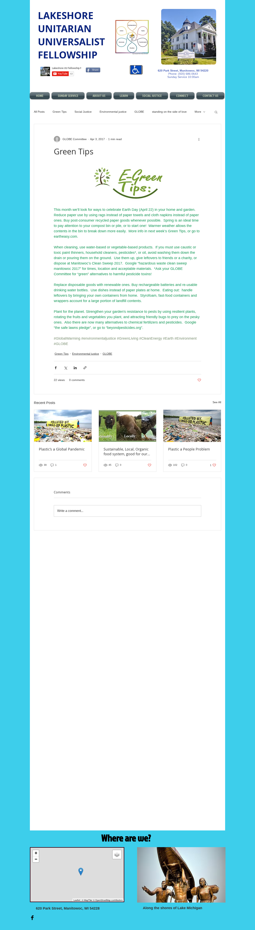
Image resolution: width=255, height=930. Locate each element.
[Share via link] (85, 368)
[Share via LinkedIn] (75, 368)
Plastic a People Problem (189, 449)
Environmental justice (113, 111)
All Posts (39, 111)
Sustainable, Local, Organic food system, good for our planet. (126, 451)
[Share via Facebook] (56, 368)
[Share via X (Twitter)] (65, 368)
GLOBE (139, 111)
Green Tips (60, 111)
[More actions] (198, 139)
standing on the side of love (169, 111)
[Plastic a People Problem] (192, 426)
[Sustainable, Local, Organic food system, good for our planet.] (127, 426)
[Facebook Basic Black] (32, 917)
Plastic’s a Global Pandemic (62, 449)
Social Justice (83, 111)
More (198, 111)
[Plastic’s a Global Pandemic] (63, 426)
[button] (216, 111)
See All (217, 402)
